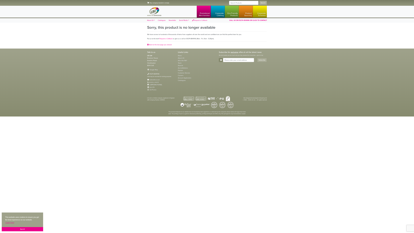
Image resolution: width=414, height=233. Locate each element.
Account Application (184, 78)
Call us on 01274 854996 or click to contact (248, 20)
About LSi (181, 58)
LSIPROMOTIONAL (156, 84)
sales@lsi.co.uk (155, 80)
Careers (180, 75)
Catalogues (162, 20)
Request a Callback (200, 20)
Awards (180, 65)
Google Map (154, 69)
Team (180, 63)
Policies (180, 70)
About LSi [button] (150, 20)
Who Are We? (182, 60)
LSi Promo (153, 90)
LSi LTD (152, 87)
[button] (204, 12)
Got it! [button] (22, 229)
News (180, 55)
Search (263, 3)
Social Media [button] (183, 20)
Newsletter (172, 20)
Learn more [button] (9, 223)
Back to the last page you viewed (160, 44)
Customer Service (184, 73)
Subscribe (262, 60)
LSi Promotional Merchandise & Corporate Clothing (154, 11)
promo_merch (154, 82)
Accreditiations (183, 68)
